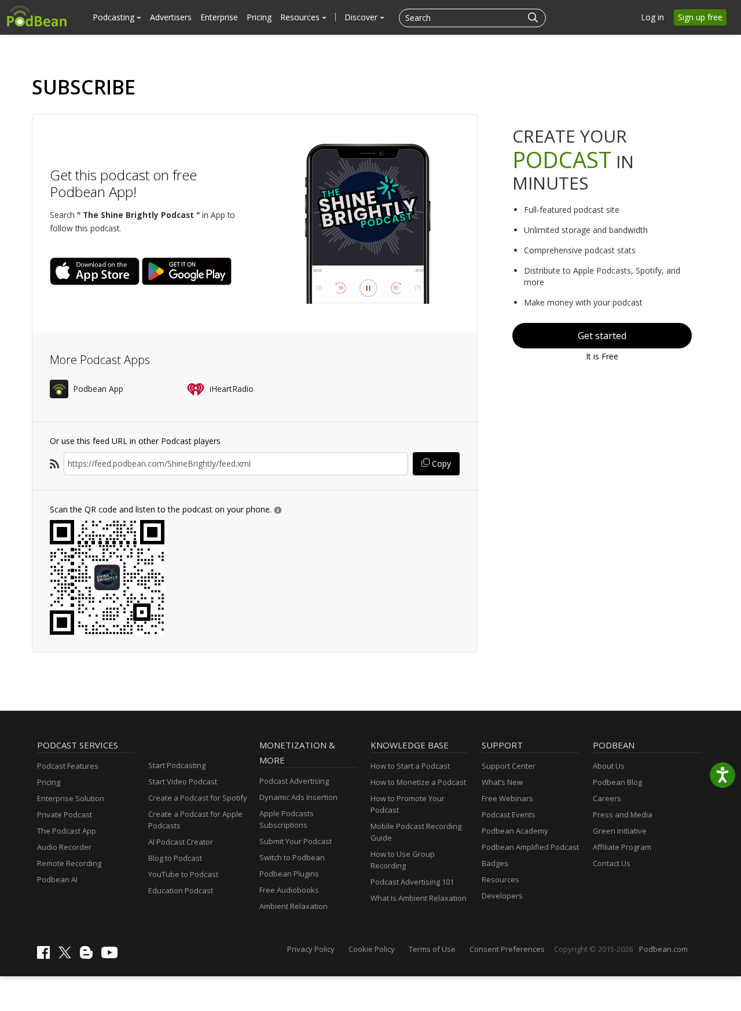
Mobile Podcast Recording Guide (415, 832)
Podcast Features (67, 766)
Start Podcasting (177, 765)
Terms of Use (432, 949)
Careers (607, 798)
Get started (602, 335)
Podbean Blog (617, 782)
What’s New (502, 782)
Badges (495, 863)
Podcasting (115, 17)
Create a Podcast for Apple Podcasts (195, 820)
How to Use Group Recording (402, 860)
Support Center (508, 766)
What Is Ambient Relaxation (418, 898)
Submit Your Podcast (295, 841)
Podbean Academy (515, 830)
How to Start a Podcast (410, 766)
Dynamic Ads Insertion (298, 797)
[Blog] (89, 955)
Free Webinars (507, 798)
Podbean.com (663, 949)
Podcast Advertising (294, 781)
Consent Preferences (507, 949)
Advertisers (171, 17)
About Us (609, 766)
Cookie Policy (372, 949)
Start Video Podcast (182, 781)
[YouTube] (112, 955)
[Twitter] (67, 955)
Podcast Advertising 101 (412, 882)
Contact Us (611, 863)
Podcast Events (508, 814)
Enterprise (219, 17)
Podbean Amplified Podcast (530, 847)
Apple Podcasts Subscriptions (286, 819)
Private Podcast (64, 814)
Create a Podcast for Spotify (197, 797)
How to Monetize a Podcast (418, 782)
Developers (502, 895)
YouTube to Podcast (183, 874)
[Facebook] (46, 955)
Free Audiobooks (289, 890)
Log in (652, 17)
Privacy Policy (311, 949)
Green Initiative (620, 830)
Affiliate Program (622, 847)
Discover (362, 17)
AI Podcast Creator (180, 842)
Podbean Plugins (289, 873)
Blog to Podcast (175, 858)
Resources (301, 17)
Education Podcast (180, 890)
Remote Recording (69, 863)
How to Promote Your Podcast (407, 804)
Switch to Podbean (292, 857)
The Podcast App (66, 830)
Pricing (259, 17)
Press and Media (622, 814)
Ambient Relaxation (293, 906)
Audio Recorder (64, 847)
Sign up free (700, 17)
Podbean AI (57, 879)
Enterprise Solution (70, 798)
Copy (440, 463)
